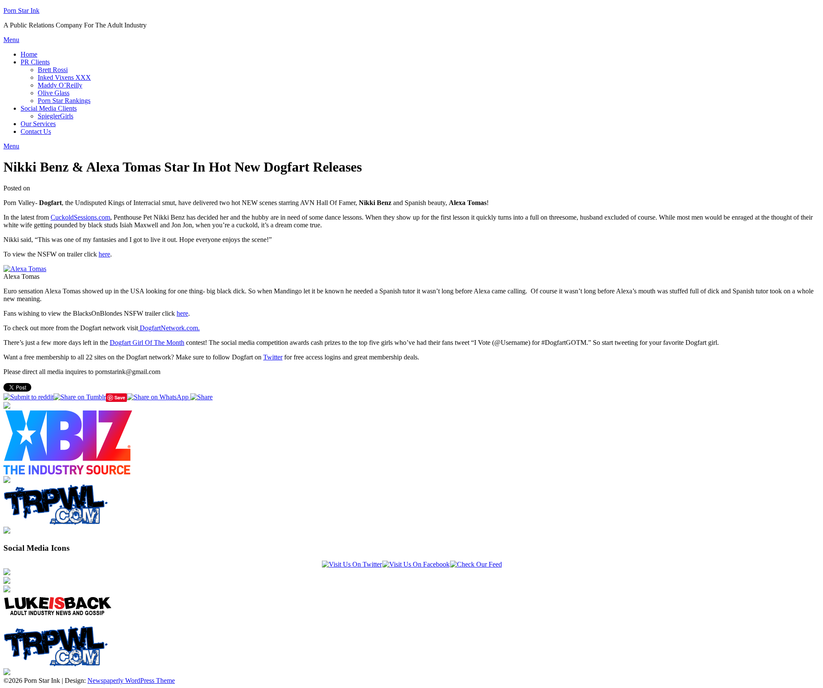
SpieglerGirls (55, 116)
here (104, 254)
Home (29, 54)
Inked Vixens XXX (64, 77)
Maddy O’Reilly (60, 85)
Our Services (38, 123)
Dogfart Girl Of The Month (147, 342)
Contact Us (36, 131)
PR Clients (35, 62)
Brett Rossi (53, 69)
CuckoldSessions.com (80, 217)
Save (119, 397)
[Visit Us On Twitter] (351, 564)
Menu (11, 39)
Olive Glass (53, 93)
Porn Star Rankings (64, 100)
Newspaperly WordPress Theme (131, 680)
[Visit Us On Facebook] (416, 564)
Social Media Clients (49, 108)
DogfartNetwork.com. (169, 328)
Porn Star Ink (21, 10)
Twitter (272, 357)
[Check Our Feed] (476, 564)
